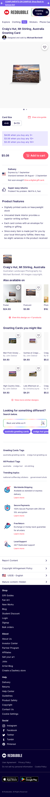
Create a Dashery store (14, 670)
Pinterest (11, 744)
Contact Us (8, 709)
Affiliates (6, 652)
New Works (8, 604)
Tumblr (10, 739)
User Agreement (9, 762)
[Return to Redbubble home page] (16, 12)
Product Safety (9, 700)
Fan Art (6, 600)
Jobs (4, 661)
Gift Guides (8, 595)
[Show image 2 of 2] (26, 109)
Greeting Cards (11, 450)
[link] (17, 431)
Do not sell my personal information (17, 766)
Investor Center (10, 643)
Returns (6, 686)
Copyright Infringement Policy (17, 568)
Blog (4, 609)
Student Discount (11, 613)
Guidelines (7, 695)
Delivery (6, 682)
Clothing (19, 22)
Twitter (10, 734)
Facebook (12, 730)
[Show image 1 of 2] (24, 109)
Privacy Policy (24, 762)
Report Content (10, 560)
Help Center (8, 691)
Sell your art (8, 657)
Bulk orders (8, 627)
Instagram (12, 725)
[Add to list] (44, 47)
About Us (7, 638)
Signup (5, 622)
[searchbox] (25, 423)
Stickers (33, 22)
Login (5, 618)
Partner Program (10, 648)
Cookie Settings (10, 714)
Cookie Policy (41, 766)
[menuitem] (6, 22)
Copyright (7, 704)
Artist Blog (7, 666)
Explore (6, 22)
